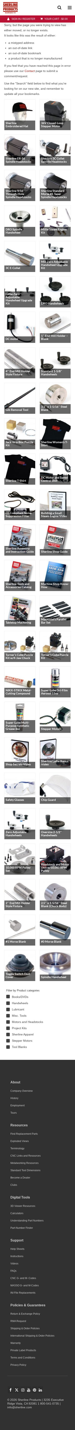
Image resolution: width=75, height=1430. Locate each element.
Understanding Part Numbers (27, 1220)
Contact (30, 71)
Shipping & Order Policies (25, 1328)
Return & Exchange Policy (25, 1313)
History (14, 1098)
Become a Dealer (20, 1177)
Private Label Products (23, 1350)
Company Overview (21, 1090)
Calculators (16, 1213)
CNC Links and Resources (25, 1155)
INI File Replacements (22, 1292)
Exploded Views (19, 1141)
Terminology (17, 1148)
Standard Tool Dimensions (25, 1170)
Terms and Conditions (22, 1357)
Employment (17, 1105)
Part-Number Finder (21, 1227)
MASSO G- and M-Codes (24, 1285)
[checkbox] (35, 997)
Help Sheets (17, 1249)
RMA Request (18, 1321)
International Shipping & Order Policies (32, 1335)
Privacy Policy (18, 1364)
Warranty (15, 1343)
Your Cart (56, 19)
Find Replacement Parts (24, 1133)
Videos (14, 1263)
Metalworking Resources (24, 1163)
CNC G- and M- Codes (23, 1278)
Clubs (13, 1184)
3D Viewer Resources (22, 1206)
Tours (13, 1112)
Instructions (16, 1256)
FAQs (13, 1270)
